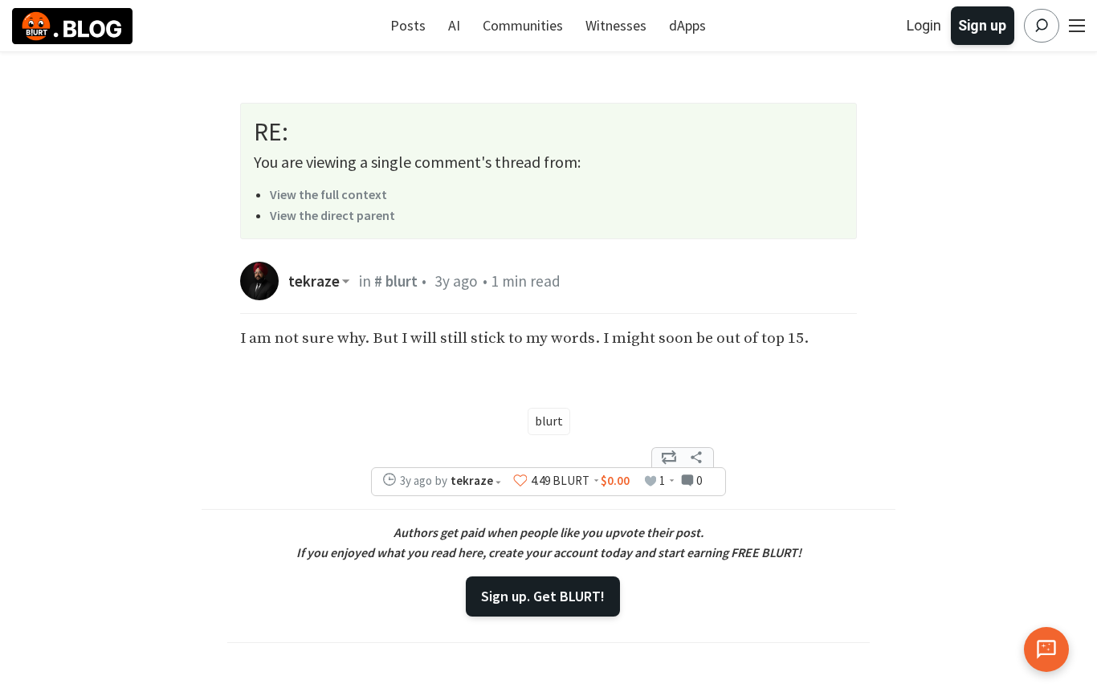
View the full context (328, 194)
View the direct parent (332, 215)
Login (924, 25)
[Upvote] (520, 481)
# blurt (396, 281)
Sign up (982, 25)
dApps (687, 25)
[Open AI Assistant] (1046, 649)
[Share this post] (696, 457)
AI (454, 25)
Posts (408, 25)
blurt (549, 421)
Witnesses (615, 25)
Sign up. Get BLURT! (543, 596)
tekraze (314, 281)
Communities (523, 25)
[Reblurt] (669, 457)
